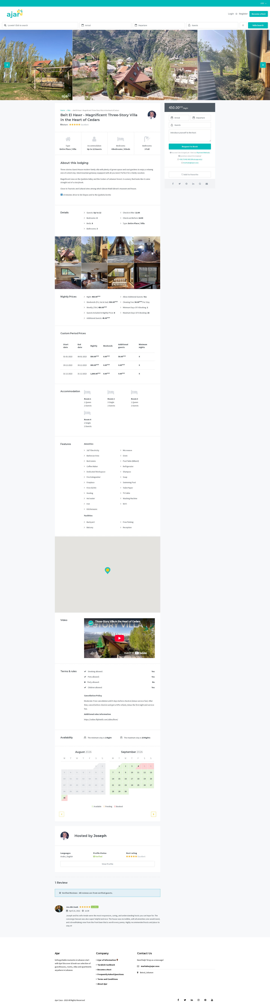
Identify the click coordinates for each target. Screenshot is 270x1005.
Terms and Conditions (107, 979)
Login (231, 14)
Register (243, 14)
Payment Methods (203, 152)
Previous (7, 65)
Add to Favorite (190, 174)
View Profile (107, 864)
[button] (263, 3)
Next (263, 65)
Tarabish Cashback (106, 965)
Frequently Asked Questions (110, 974)
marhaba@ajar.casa (190, 163)
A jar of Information (106, 960)
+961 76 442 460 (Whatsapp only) (190, 159)
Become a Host (259, 14)
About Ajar (102, 984)
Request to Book (190, 146)
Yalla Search (258, 25)
